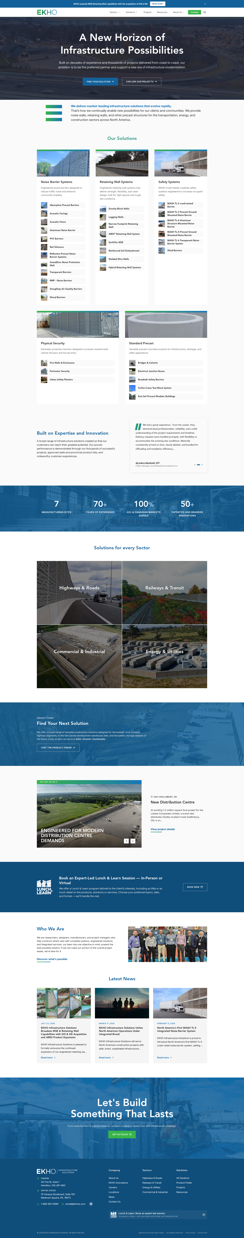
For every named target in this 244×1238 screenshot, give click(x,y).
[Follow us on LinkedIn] (91, 1204)
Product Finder (184, 1183)
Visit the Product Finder (56, 747)
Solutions (130, 12)
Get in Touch (120, 1134)
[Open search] (204, 12)
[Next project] (132, 841)
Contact (195, 12)
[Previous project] (126, 841)
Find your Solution (98, 81)
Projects (147, 12)
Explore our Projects (140, 81)
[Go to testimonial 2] (197, 464)
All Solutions (182, 1178)
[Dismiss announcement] (205, 4)
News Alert (157, 4)
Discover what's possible (52, 959)
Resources (162, 12)
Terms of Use (202, 1233)
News (112, 1197)
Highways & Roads (152, 1178)
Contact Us (114, 1201)
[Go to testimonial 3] (201, 464)
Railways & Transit (152, 1183)
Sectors (113, 12)
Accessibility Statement (174, 1233)
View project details (163, 829)
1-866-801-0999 (49, 1204)
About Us (177, 12)
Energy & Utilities (151, 1187)
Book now (193, 887)
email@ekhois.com (75, 1204)
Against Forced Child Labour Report (151, 1233)
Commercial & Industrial (155, 1192)
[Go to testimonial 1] (195, 464)
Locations (114, 1192)
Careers (113, 1187)
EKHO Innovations (118, 1183)
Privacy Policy (190, 1233)
